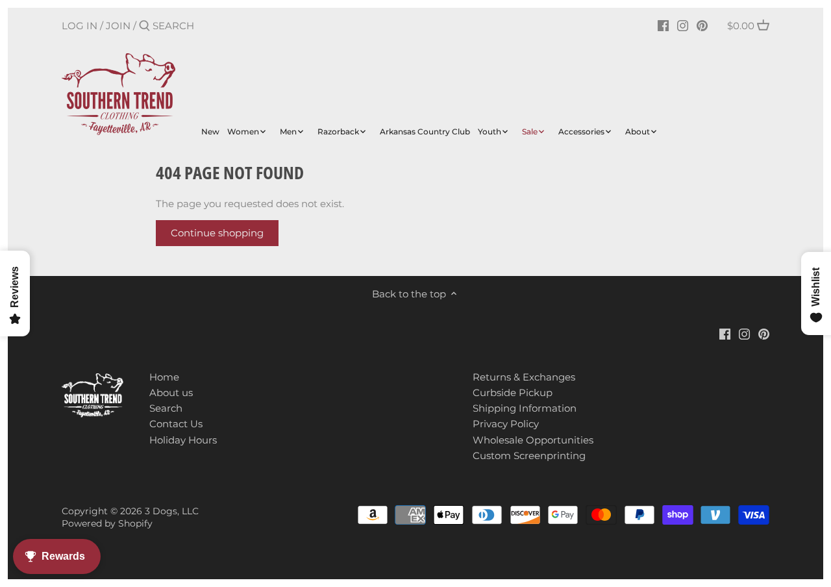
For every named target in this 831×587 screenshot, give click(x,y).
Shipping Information (525, 408)
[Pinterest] (702, 25)
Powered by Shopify (107, 523)
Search (165, 408)
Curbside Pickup (512, 392)
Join (118, 25)
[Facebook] (663, 25)
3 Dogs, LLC (172, 511)
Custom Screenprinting (529, 455)
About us (171, 392)
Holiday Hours (183, 440)
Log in (79, 25)
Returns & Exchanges (524, 377)
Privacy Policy (506, 424)
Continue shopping (217, 233)
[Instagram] (682, 25)
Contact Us (176, 424)
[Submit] (144, 26)
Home (164, 377)
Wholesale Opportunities (533, 440)
